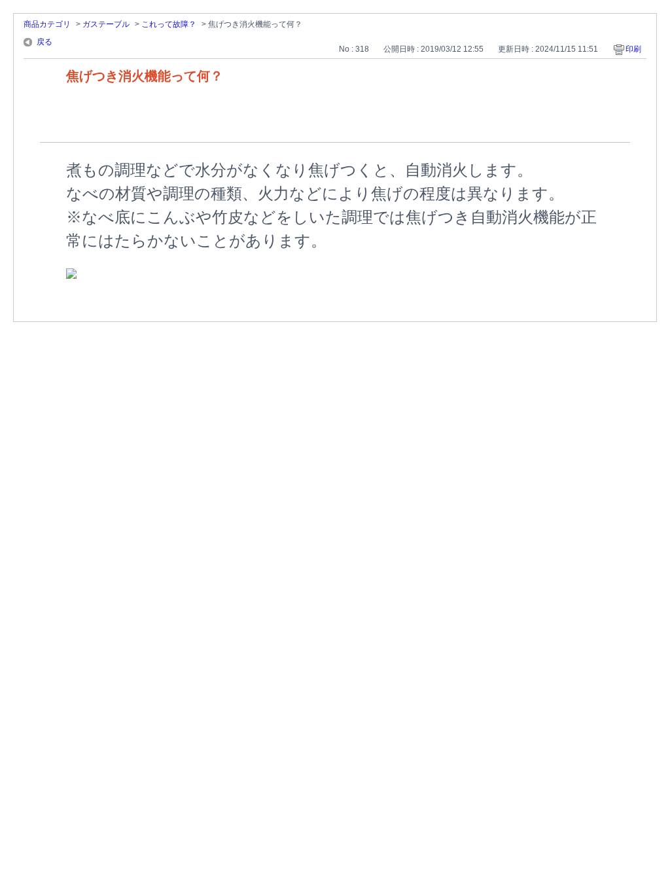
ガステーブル (106, 24)
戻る (44, 41)
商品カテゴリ (47, 24)
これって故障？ (168, 24)
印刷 (633, 49)
